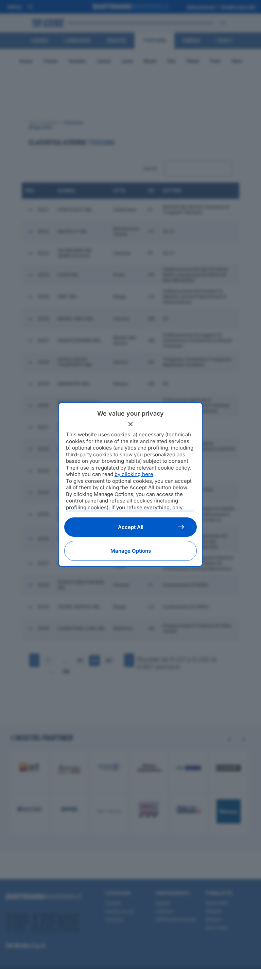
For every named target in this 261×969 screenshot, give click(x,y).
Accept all (130, 527)
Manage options (130, 551)
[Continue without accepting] (130, 424)
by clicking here (134, 474)
